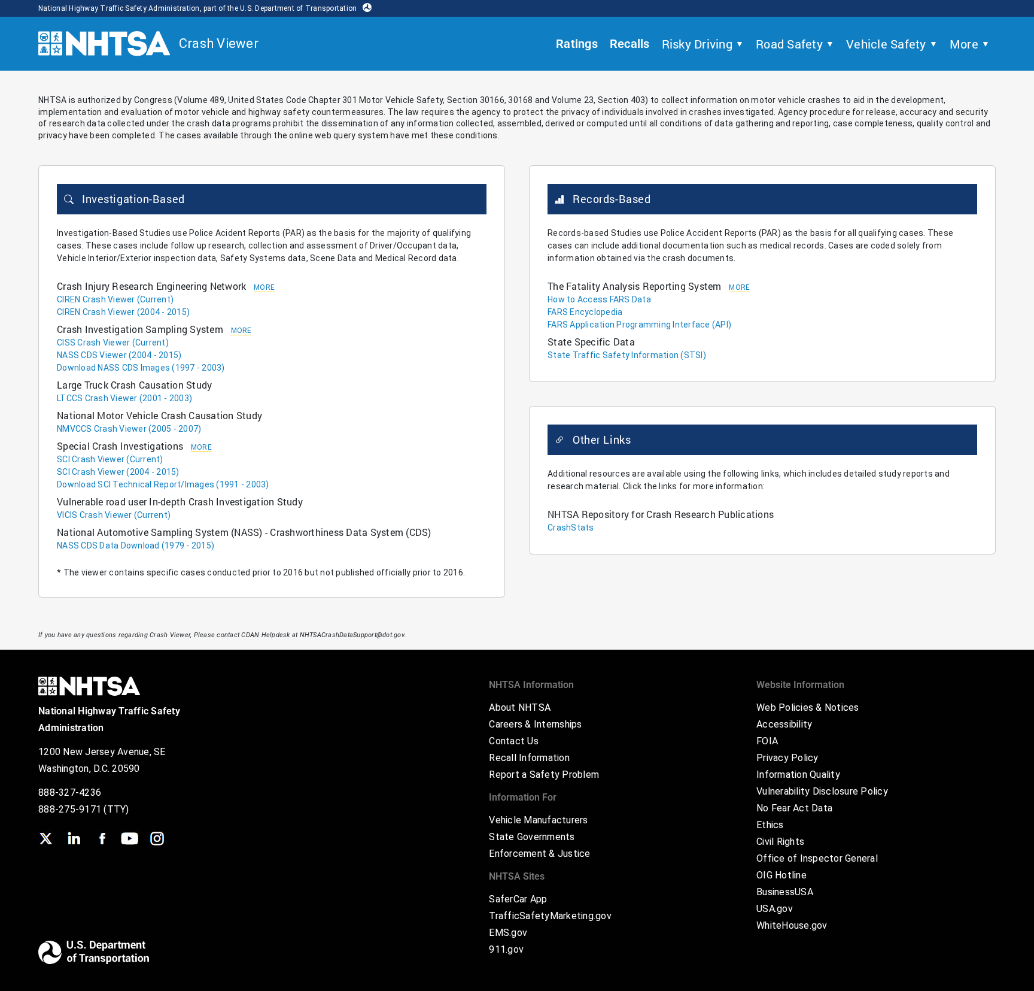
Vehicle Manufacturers (538, 820)
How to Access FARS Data (599, 299)
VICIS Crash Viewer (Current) (114, 515)
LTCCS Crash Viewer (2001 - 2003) (124, 398)
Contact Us (514, 741)
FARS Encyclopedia (585, 312)
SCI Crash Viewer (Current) (110, 459)
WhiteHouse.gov (792, 925)
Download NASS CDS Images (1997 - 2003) (141, 367)
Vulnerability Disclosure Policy (822, 791)
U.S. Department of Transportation (298, 8)
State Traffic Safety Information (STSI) (627, 355)
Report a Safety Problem (544, 774)
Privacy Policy (787, 757)
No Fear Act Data (794, 808)
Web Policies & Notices (807, 707)
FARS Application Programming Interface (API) (639, 324)
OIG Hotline (781, 875)
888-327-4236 (69, 792)
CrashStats (571, 527)
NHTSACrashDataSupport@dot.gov (352, 635)
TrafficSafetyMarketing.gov (550, 916)
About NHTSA (520, 707)
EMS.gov (508, 932)
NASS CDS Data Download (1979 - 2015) (135, 545)
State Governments (531, 836)
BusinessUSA (784, 892)
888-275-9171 (71, 809)
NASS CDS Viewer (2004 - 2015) (119, 355)
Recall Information (529, 757)
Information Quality (798, 774)
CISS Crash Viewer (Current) (113, 342)
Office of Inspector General (817, 858)
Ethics (770, 825)
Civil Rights (780, 841)
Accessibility (784, 724)
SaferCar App (518, 899)
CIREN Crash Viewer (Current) (115, 299)
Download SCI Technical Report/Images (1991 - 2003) (163, 484)
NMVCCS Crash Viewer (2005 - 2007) (129, 429)
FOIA (767, 741)
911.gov (506, 949)
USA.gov (774, 908)
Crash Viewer (218, 43)
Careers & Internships (535, 724)
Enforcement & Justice (539, 853)
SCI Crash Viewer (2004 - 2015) (118, 472)
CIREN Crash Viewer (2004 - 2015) (123, 312)
